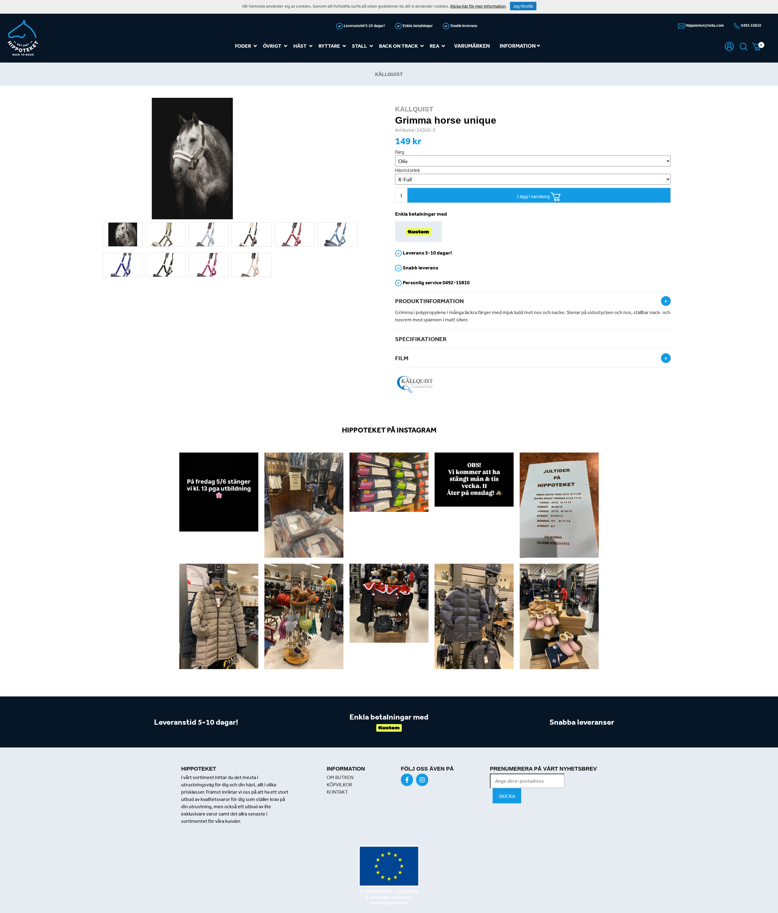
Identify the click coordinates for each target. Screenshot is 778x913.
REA (434, 46)
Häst (300, 46)
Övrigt (272, 46)
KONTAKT (337, 792)
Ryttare (329, 46)
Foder (243, 46)
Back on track (398, 46)
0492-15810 (750, 25)
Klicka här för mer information (478, 6)
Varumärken (472, 45)
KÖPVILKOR (339, 784)
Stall (359, 46)
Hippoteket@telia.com (704, 25)
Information (518, 45)
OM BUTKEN (340, 777)
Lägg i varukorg (534, 196)
